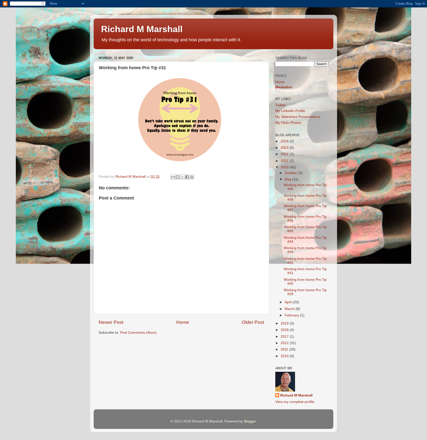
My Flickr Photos (288, 123)
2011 (285, 349)
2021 (285, 161)
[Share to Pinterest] (191, 177)
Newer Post (111, 322)
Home (182, 322)
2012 (285, 343)
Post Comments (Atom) (138, 332)
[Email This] (173, 177)
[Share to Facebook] (187, 177)
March (290, 309)
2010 (285, 356)
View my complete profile (294, 402)
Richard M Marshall (142, 29)
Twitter (280, 105)
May (288, 179)
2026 (285, 141)
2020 (285, 167)
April (289, 302)
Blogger (250, 421)
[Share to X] (182, 177)
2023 (285, 148)
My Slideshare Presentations (297, 117)
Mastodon (283, 87)
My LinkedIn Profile (290, 111)
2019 (285, 323)
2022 (285, 154)
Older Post (253, 322)
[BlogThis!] (177, 177)
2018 (285, 330)
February (292, 315)
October (291, 173)
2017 (285, 336)
